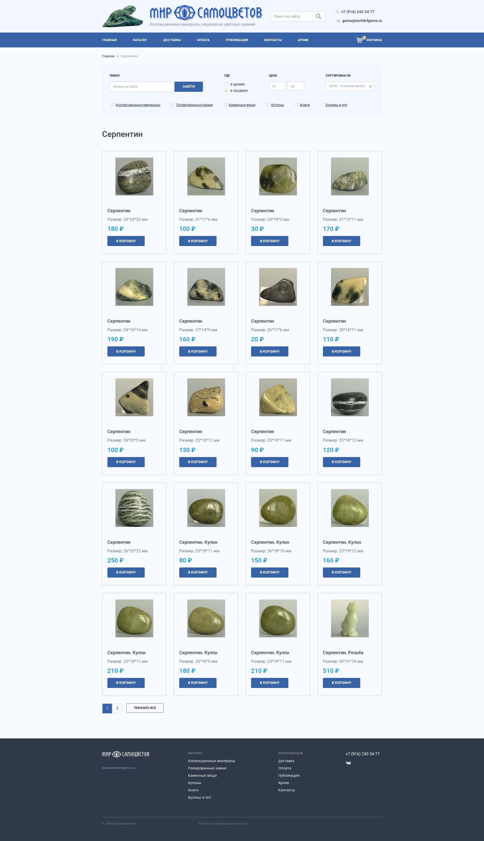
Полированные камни (194, 105)
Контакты (286, 790)
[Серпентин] (134, 176)
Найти (189, 86)
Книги (305, 105)
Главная (108, 56)
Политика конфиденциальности (222, 823)
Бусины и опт (337, 105)
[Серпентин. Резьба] (350, 618)
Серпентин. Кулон (198, 542)
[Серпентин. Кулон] (206, 508)
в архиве (237, 84)
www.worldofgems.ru (118, 768)
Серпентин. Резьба (343, 652)
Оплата (284, 768)
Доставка (286, 760)
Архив (283, 782)
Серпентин (118, 210)
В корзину (126, 241)
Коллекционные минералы (138, 105)
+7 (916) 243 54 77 (363, 754)
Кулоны (277, 105)
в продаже (239, 90)
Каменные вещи (242, 105)
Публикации (288, 775)
